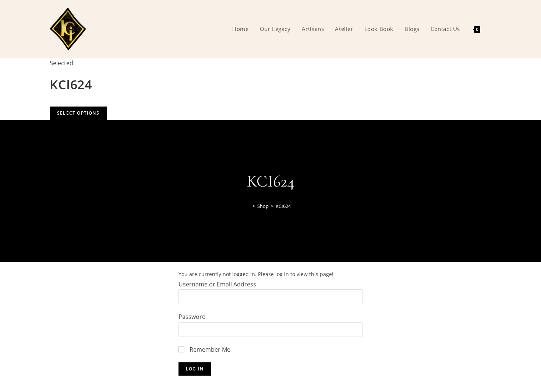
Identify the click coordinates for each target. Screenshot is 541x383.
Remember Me (209, 349)
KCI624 (283, 206)
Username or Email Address (217, 284)
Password (192, 317)
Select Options (78, 113)
